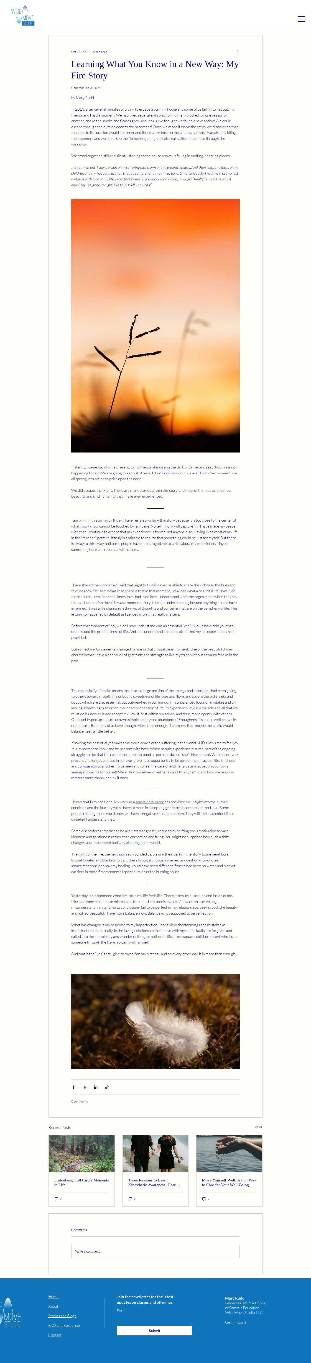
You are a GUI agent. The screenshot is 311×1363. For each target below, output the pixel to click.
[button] (301, 19)
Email (121, 1310)
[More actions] (237, 51)
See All (258, 1127)
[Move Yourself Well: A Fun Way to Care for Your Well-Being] (229, 1153)
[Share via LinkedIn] (96, 1087)
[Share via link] (107, 1087)
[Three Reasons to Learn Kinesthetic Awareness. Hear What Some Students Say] (156, 1153)
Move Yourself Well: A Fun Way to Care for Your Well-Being (229, 1182)
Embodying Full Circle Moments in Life (81, 1182)
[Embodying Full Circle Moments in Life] (82, 1153)
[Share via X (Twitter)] (84, 1087)
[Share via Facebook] (73, 1087)
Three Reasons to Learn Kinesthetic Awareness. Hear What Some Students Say (152, 1182)
